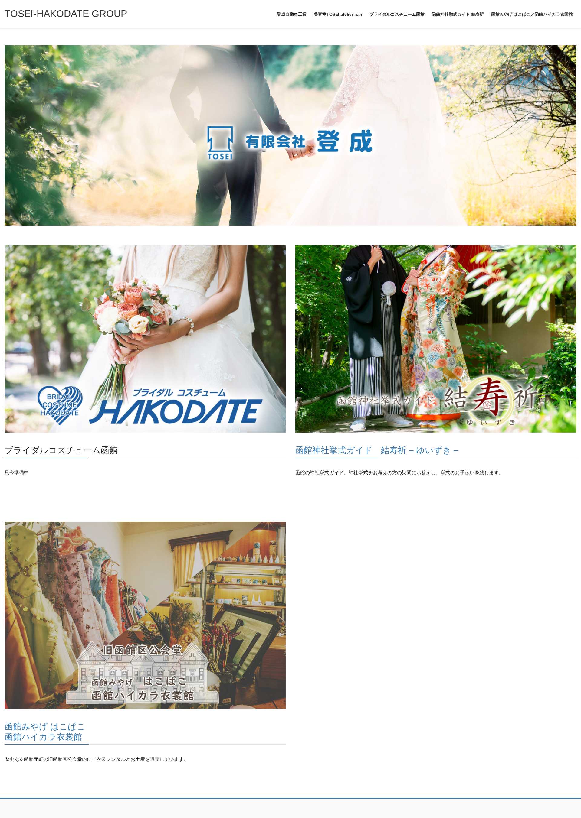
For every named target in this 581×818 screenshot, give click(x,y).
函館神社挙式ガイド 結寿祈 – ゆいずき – (376, 450)
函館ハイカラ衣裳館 (43, 737)
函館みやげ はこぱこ (45, 726)
